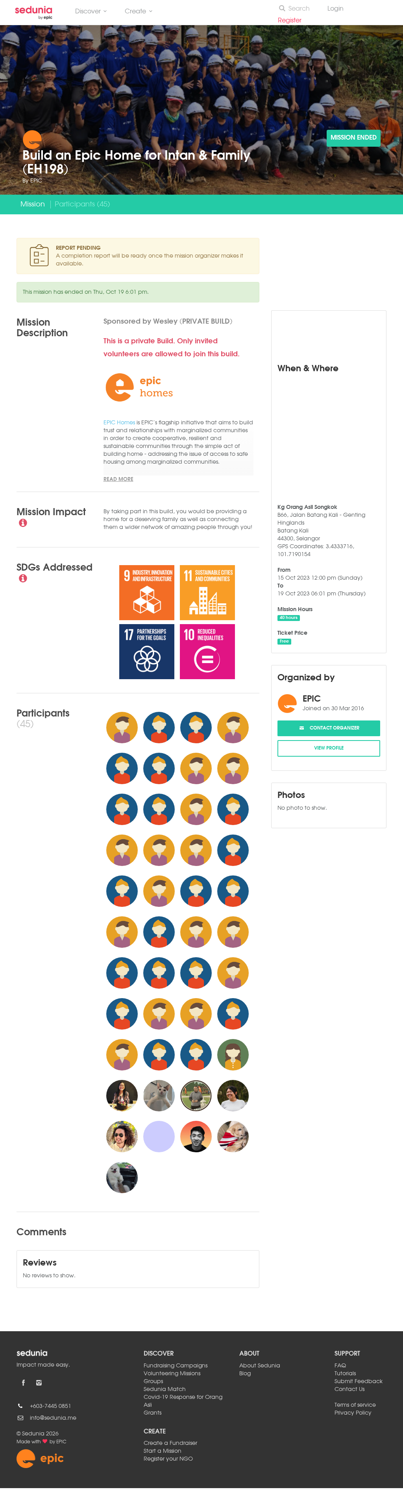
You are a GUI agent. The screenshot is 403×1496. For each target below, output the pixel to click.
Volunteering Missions (172, 1373)
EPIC (36, 181)
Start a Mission (162, 1451)
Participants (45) (82, 204)
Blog (245, 1373)
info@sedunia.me (53, 1418)
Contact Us (349, 1389)
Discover (88, 12)
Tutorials (345, 1373)
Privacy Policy (353, 1413)
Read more (118, 479)
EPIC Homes (119, 423)
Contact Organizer (332, 728)
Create (135, 12)
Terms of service (355, 1405)
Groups (153, 1381)
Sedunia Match (165, 1389)
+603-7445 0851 (50, 1406)
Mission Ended (354, 138)
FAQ (340, 1366)
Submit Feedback (359, 1381)
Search (299, 9)
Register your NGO (168, 1459)
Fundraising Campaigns (175, 1366)
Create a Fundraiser (170, 1443)
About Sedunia (259, 1366)
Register (293, 21)
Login (335, 9)
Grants (152, 1413)
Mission (32, 204)
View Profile (329, 748)
